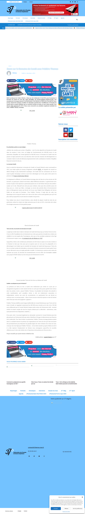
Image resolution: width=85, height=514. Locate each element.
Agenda (62, 18)
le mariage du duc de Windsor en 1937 (32, 238)
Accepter (56, 508)
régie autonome (15, 106)
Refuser (66, 508)
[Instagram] (77, 2)
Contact (31, 1)
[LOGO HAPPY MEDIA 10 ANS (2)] (68, 112)
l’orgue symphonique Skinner (21, 176)
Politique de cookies (66, 511)
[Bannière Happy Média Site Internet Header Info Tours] (31, 89)
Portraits (18, 18)
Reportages (10, 18)
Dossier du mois (41, 18)
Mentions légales (9, 511)
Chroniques (25, 18)
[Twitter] (73, 2)
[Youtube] (75, 2)
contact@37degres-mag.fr (36, 447)
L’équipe (25, 1)
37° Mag (49, 18)
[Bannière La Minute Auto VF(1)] (68, 92)
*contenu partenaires (72, 25)
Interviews (32, 18)
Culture (9, 66)
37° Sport (56, 18)
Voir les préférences (77, 508)
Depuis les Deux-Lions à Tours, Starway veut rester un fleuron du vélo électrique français (47, 28)
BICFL (39, 169)
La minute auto (11, 24)
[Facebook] (70, 2)
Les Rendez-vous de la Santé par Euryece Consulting (29, 24)
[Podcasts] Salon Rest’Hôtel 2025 (15, 21)
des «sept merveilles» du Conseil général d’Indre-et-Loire (38, 99)
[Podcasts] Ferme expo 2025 (32, 21)
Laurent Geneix (48, 337)
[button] (82, 497)
